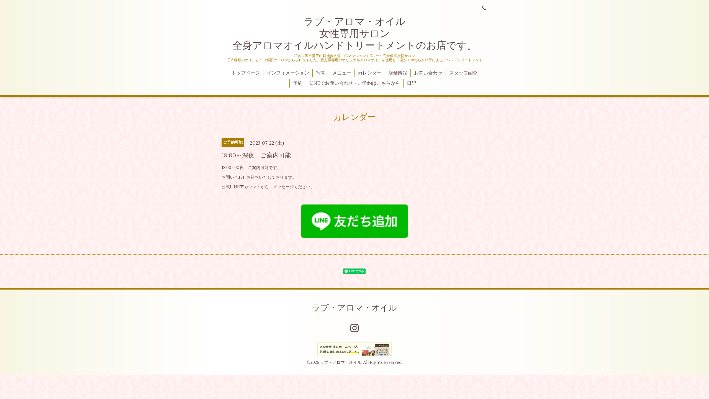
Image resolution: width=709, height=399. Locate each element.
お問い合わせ (428, 73)
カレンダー (369, 73)
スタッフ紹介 (463, 73)
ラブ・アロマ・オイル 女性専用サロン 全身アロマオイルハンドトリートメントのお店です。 (354, 34)
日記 (411, 83)
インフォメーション (288, 73)
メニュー (341, 73)
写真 (320, 73)
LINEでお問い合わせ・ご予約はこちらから (354, 83)
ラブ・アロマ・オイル (354, 308)
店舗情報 (397, 73)
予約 (297, 83)
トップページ (246, 73)
